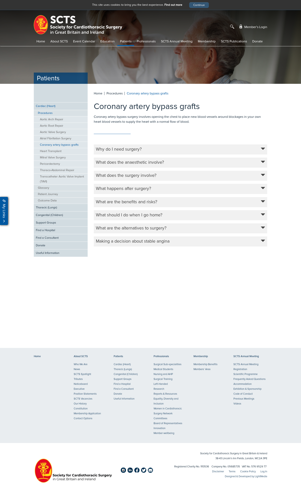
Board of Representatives (168, 423)
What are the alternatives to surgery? (131, 228)
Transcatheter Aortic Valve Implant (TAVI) (62, 179)
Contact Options (83, 418)
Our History (80, 403)
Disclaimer (218, 471)
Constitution (81, 408)
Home (40, 41)
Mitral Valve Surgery (53, 157)
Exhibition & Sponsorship (247, 389)
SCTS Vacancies (83, 399)
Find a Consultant (47, 237)
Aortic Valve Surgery (53, 132)
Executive (79, 389)
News (77, 369)
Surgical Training (163, 379)
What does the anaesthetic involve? (130, 162)
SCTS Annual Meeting (176, 41)
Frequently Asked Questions (249, 379)
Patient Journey (48, 194)
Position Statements (85, 394)
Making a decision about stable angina (133, 241)
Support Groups (46, 222)
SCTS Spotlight (82, 374)
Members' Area (202, 369)
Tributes (78, 379)
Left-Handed (161, 384)
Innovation (159, 428)
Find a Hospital (45, 230)
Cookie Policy (248, 471)
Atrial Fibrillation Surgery (55, 138)
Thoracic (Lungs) (46, 207)
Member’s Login (255, 27)
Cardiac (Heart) (45, 106)
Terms (232, 471)
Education (107, 41)
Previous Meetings (243, 399)
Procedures (45, 113)
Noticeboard (81, 384)
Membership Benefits (205, 364)
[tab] (180, 149)
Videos (237, 403)
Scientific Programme (245, 374)
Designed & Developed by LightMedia (246, 476)
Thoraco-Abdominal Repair (57, 170)
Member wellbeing (164, 433)
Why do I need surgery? (119, 149)
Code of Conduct (243, 394)
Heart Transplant (50, 151)
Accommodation (242, 384)
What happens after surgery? (123, 188)
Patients (125, 41)
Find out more (173, 4)
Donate (257, 41)
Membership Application (87, 413)
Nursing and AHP (163, 374)
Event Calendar (84, 41)
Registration (240, 369)
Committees (160, 418)
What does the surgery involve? (126, 175)
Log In (263, 471)
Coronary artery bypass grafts (59, 144)
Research (159, 389)
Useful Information (47, 253)
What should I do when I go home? (129, 215)
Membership (207, 41)
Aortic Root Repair (51, 125)
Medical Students (163, 369)
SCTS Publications (234, 41)
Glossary (43, 187)
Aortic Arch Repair (51, 119)
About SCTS (59, 41)
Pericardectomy (50, 163)
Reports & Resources (165, 394)
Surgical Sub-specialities (167, 364)
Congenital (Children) (49, 215)
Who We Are (80, 364)
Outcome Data (47, 200)
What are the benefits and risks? (126, 202)
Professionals (146, 41)
